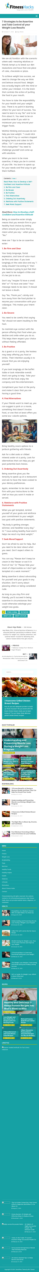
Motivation (24, 612)
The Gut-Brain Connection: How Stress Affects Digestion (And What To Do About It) (24, 1204)
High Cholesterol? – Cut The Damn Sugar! (10, 774)
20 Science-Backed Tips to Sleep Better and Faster (22, 1259)
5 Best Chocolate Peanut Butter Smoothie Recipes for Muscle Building (27, 1033)
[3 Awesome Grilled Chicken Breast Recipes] (19, 687)
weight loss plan (20, 616)
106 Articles (28, 627)
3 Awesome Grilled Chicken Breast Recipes (24, 813)
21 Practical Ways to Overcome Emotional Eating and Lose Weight (23, 953)
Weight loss (7, 616)
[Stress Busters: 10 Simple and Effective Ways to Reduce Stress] (6, 1218)
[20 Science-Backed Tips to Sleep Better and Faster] (6, 1261)
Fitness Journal (12, 612)
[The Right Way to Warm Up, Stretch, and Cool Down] (6, 826)
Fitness (4, 853)
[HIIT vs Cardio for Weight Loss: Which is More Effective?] (6, 978)
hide (14, 178)
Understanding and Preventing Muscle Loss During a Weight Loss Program (17, 744)
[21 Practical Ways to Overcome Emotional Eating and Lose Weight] (6, 956)
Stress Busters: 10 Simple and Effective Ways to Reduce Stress (22, 1215)
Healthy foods (6, 869)
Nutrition (5, 866)
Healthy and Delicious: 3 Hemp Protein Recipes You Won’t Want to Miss (19, 1006)
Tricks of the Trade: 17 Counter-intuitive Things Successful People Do (24, 1239)
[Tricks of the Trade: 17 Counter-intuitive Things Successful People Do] (6, 1241)
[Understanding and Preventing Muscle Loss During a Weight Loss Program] (6, 804)
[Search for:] (19, 672)
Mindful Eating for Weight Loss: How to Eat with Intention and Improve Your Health (24, 943)
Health (4, 876)
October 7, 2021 (9, 32)
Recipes (5, 984)
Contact (4, 891)
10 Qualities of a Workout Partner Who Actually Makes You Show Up (23, 912)
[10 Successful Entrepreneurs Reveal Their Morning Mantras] (6, 1251)
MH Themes (31, 1269)
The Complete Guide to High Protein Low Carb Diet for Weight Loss (28, 773)
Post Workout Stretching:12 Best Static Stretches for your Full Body (24, 833)
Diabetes (5, 879)
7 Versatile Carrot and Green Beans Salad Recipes (10, 1034)
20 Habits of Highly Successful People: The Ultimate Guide (30, 1227)
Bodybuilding (8, 784)
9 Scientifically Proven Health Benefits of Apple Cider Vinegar (27, 760)
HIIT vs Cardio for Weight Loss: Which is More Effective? (24, 975)
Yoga (3, 863)
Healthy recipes (7, 872)
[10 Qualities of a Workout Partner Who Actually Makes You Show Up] (6, 915)
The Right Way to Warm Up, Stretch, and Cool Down (24, 823)
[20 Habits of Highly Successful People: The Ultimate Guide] (12, 1224)
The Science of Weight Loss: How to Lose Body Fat (11, 761)
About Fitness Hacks (8, 888)
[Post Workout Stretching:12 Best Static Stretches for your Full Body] (6, 836)
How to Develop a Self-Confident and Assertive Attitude (18, 213)
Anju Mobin (20, 32)
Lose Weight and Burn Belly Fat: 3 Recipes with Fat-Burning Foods (10, 1020)
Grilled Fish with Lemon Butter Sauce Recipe (24, 932)
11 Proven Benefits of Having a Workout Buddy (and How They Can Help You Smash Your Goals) (24, 790)
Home (4, 850)
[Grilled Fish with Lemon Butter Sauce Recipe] (6, 935)
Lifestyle (5, 882)
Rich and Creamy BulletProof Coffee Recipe (27, 1021)
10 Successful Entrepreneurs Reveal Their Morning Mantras (23, 1249)
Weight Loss (6, 857)
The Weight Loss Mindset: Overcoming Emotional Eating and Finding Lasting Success (24, 964)
